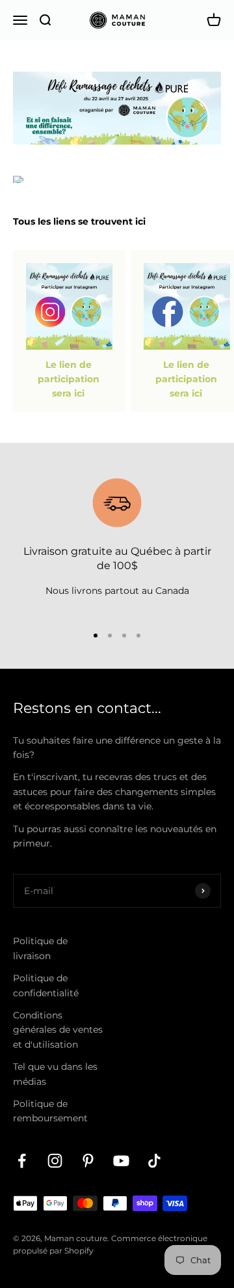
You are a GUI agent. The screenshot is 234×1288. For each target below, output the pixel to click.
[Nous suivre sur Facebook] (22, 1160)
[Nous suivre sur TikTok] (154, 1160)
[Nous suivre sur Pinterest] (88, 1160)
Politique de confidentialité (46, 985)
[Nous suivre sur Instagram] (55, 1160)
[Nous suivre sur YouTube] (121, 1160)
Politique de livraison (40, 948)
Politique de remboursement (50, 1111)
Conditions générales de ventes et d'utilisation (58, 1029)
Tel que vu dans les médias (55, 1074)
